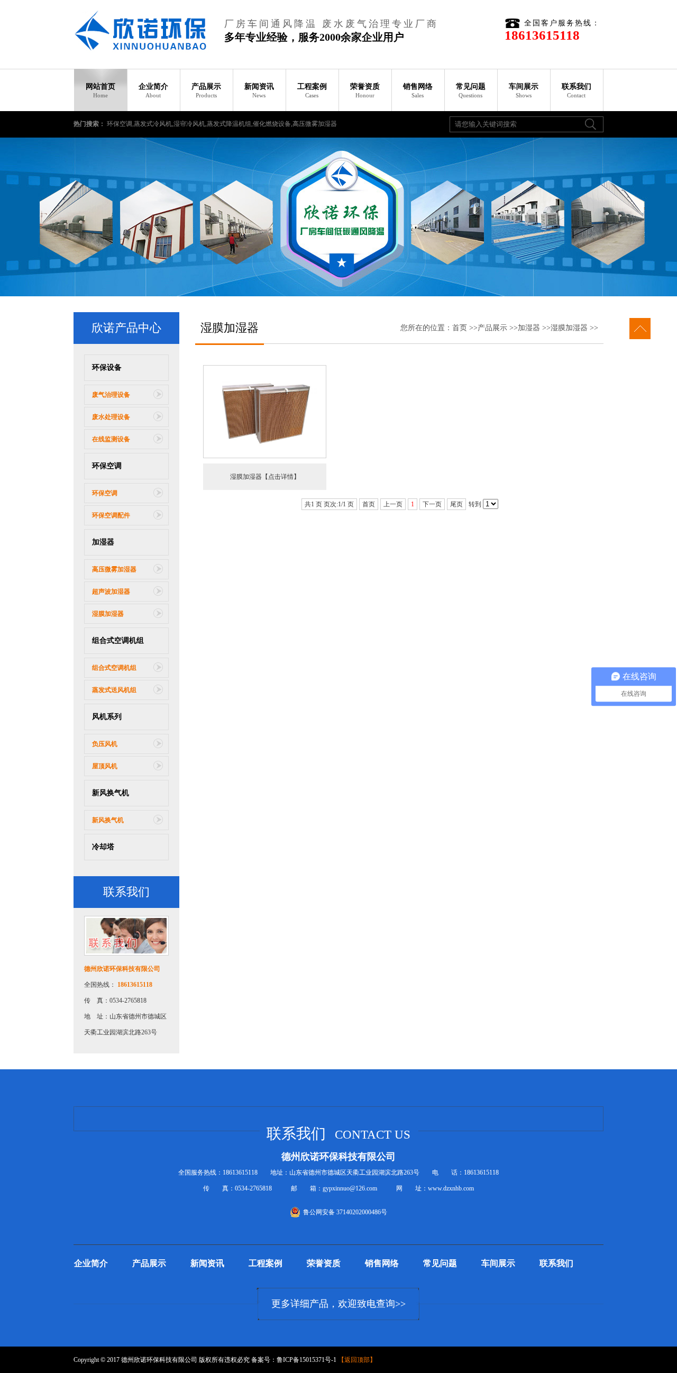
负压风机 (104, 744)
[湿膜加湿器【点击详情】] (264, 456)
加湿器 (103, 542)
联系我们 (576, 90)
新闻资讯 (259, 90)
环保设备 (107, 367)
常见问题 (471, 90)
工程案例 (312, 90)
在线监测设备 (111, 439)
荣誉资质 (365, 90)
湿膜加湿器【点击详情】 (265, 476)
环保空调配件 (111, 515)
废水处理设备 (111, 417)
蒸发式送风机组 (114, 690)
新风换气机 (110, 793)
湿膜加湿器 (108, 613)
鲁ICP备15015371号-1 (306, 1359)
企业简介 (153, 90)
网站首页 (100, 90)
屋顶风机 (104, 766)
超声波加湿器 (111, 591)
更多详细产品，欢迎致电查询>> (338, 1303)
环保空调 (107, 466)
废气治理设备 (111, 394)
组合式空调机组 (118, 640)
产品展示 (206, 90)
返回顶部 (357, 1359)
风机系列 (107, 717)
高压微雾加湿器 (114, 569)
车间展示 (523, 90)
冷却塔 (103, 847)
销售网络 (418, 90)
